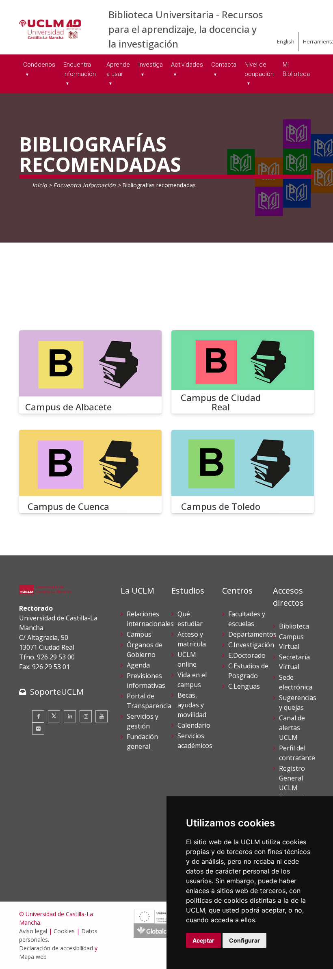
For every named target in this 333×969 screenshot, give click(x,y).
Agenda (138, 665)
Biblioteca (294, 626)
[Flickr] (38, 728)
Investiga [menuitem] (150, 64)
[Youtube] (101, 716)
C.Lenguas (244, 686)
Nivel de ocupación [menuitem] (259, 69)
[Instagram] (86, 716)
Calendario (193, 725)
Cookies (64, 931)
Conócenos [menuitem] (39, 64)
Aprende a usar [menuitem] (118, 69)
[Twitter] (54, 716)
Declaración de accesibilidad (56, 948)
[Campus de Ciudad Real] (242, 372)
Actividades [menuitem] (187, 64)
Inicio (39, 185)
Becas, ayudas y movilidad (191, 705)
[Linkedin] (70, 716)
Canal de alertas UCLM (292, 727)
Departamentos (252, 634)
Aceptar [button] (203, 940)
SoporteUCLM (57, 691)
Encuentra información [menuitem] (79, 69)
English (285, 41)
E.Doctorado (247, 655)
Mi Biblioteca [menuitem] (296, 69)
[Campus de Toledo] (242, 471)
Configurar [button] (244, 940)
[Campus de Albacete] (90, 372)
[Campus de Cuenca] (90, 471)
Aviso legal (33, 931)
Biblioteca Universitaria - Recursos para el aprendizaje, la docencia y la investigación (185, 29)
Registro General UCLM (292, 778)
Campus (139, 634)
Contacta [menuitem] (223, 64)
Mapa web (33, 956)
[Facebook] (38, 716)
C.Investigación (251, 644)
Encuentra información (84, 185)
